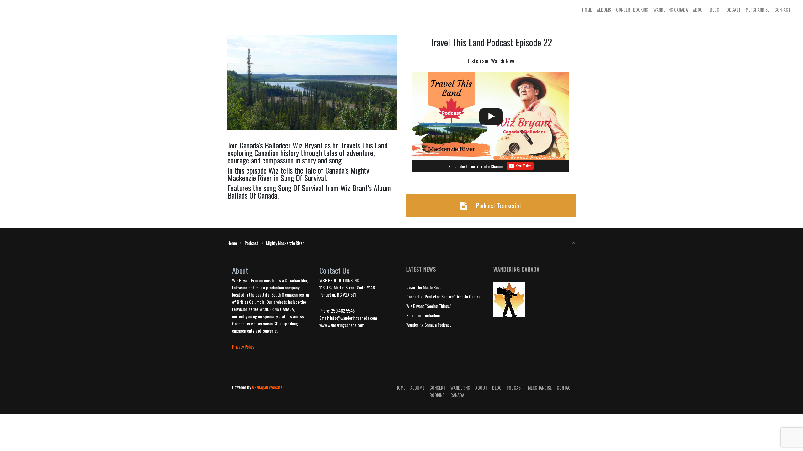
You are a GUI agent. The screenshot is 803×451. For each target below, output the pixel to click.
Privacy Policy (243, 346)
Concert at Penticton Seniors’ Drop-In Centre (443, 296)
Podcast (251, 243)
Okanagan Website (267, 387)
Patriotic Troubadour (423, 315)
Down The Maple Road (424, 287)
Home (232, 243)
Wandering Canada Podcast (428, 324)
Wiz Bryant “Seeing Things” (428, 306)
